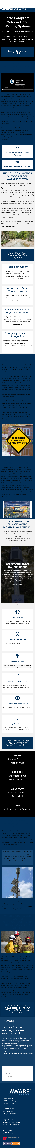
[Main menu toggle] (30, 4)
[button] (3, 574)
